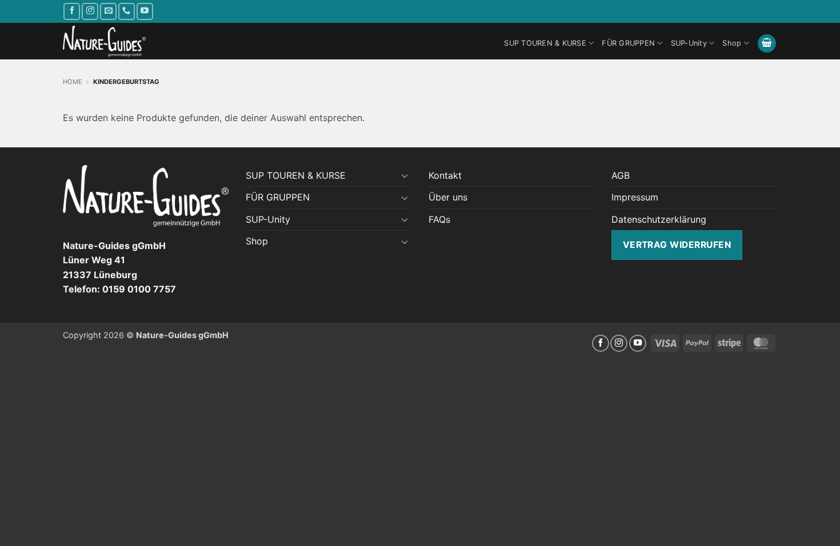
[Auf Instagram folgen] (90, 11)
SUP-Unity (689, 43)
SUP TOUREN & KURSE (545, 43)
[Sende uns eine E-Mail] (108, 11)
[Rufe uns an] (126, 11)
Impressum (634, 197)
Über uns (448, 197)
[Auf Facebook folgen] (71, 11)
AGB (620, 175)
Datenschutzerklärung (658, 219)
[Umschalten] (404, 175)
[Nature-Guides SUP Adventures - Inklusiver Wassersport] (104, 41)
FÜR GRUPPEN (628, 43)
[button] (767, 43)
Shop (731, 43)
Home (72, 82)
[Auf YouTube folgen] (145, 11)
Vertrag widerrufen (677, 244)
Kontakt (445, 175)
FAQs (439, 219)
